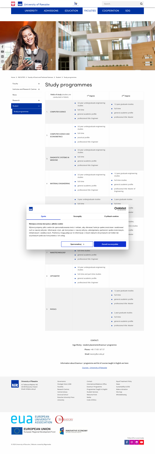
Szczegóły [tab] (77, 216)
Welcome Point (92, 395)
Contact (89, 381)
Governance (61, 381)
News (118, 384)
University (60, 400)
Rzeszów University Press (65, 397)
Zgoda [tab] (43, 216)
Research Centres (63, 389)
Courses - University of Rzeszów (94, 368)
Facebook (126, 442)
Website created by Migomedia (41, 444)
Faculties (60, 387)
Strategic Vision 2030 (64, 384)
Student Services (92, 392)
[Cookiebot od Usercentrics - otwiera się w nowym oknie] (116, 208)
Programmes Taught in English (97, 389)
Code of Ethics (91, 400)
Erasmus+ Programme (94, 387)
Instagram (131, 442)
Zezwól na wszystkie (110, 244)
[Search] (141, 3)
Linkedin (136, 442)
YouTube (141, 442)
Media (89, 397)
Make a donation (122, 389)
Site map (119, 392)
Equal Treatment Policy (124, 381)
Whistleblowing (121, 395)
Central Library (62, 392)
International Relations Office (97, 384)
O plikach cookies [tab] (111, 216)
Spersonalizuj (75, 244)
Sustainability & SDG (123, 387)
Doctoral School (62, 395)
